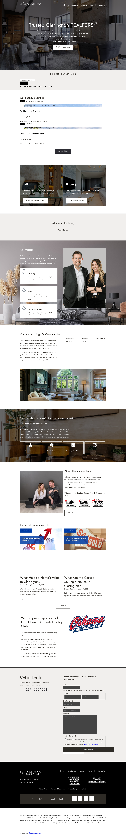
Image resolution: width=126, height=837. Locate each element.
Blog (96, 5)
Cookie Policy (72, 789)
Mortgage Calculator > (73, 451)
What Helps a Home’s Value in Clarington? (40, 579)
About (91, 5)
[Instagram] (74, 798)
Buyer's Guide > (30, 451)
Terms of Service (94, 744)
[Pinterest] (91, 798)
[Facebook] (80, 798)
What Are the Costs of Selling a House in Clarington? (79, 581)
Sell (64, 5)
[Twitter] (86, 798)
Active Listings (74, 5)
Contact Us (102, 5)
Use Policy (84, 789)
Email (64, 684)
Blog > (95, 451)
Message (66, 714)
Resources (84, 5)
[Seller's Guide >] (52, 445)
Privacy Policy (87, 744)
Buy (68, 5)
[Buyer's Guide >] (30, 445)
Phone (65, 707)
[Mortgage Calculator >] (73, 445)
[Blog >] (95, 445)
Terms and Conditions (58, 789)
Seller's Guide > (52, 451)
